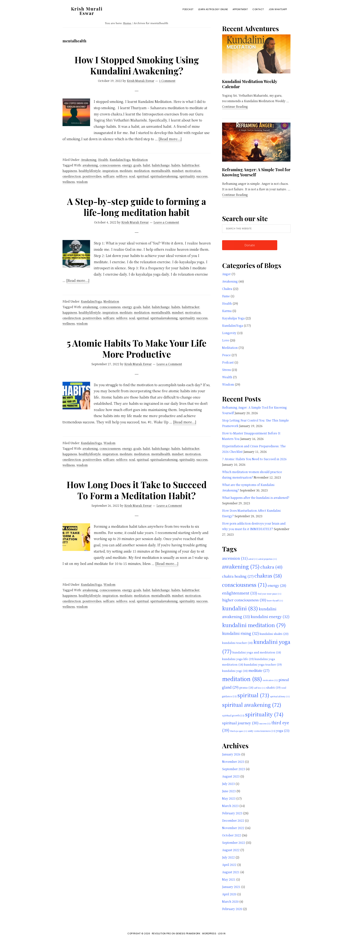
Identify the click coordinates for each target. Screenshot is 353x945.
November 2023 (233, 761)
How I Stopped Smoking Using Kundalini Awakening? (136, 65)
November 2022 (233, 828)
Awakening (89, 160)
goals (137, 165)
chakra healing (238, 576)
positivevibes (92, 176)
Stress (226, 370)
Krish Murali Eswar (87, 11)
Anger (226, 274)
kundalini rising (240, 633)
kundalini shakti (274, 634)
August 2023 (231, 776)
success (202, 176)
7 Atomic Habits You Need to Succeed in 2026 (254, 459)
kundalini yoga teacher (263, 664)
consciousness (110, 165)
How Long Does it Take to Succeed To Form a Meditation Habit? (137, 490)
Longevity (229, 333)
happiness (70, 171)
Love (225, 340)
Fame (226, 296)
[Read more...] (170, 139)
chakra (271, 567)
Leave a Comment (166, 222)
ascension (235, 558)
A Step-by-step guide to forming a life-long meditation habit (136, 206)
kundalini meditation (254, 625)
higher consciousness (244, 599)
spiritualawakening (164, 176)
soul (132, 176)
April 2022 (229, 865)
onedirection (72, 176)
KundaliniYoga (120, 160)
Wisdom (109, 443)
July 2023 (228, 784)
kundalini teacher (237, 643)
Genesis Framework (188, 933)
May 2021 (229, 879)
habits (175, 165)
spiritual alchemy (280, 696)
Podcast (228, 362)
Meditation (140, 160)
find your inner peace (269, 593)
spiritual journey (240, 722)
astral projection (267, 559)
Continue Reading (235, 107)
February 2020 (232, 909)
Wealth (227, 377)
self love (259, 687)
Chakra (227, 289)
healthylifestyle (90, 171)
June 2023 (229, 791)
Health (103, 160)
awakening (90, 165)
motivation (193, 171)
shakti (273, 687)
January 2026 (231, 754)
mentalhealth (160, 171)
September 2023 (233, 769)
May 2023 (229, 798)
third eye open (238, 731)
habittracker (190, 165)
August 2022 (231, 850)
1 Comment (167, 81)
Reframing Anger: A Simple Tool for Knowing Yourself (256, 172)
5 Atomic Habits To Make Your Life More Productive (136, 348)
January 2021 (231, 887)
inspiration (110, 171)
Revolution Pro (161, 933)
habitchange (161, 165)
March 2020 (230, 901)
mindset (177, 171)
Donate (250, 245)
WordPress (209, 933)
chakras (268, 575)
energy (127, 165)
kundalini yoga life (238, 659)
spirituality (187, 176)
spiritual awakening (251, 704)
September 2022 (233, 842)
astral (253, 559)
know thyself (275, 600)
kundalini (240, 608)
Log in (222, 933)
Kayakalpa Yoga (233, 318)
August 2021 (231, 872)
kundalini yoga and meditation (256, 652)
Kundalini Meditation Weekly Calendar (249, 84)
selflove (121, 176)
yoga (283, 730)
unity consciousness (261, 730)
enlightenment (239, 593)
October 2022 (231, 835)
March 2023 (230, 806)
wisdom (82, 182)
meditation (142, 171)
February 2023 (232, 813)
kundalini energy (270, 616)
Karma (227, 311)
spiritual (143, 176)
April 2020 (229, 894)
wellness (69, 182)
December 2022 (233, 820)
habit (146, 165)
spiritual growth (233, 715)
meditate (126, 171)
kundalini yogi (235, 671)
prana (246, 687)
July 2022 (228, 857)
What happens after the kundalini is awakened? (255, 498)
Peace (226, 355)
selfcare (109, 176)
